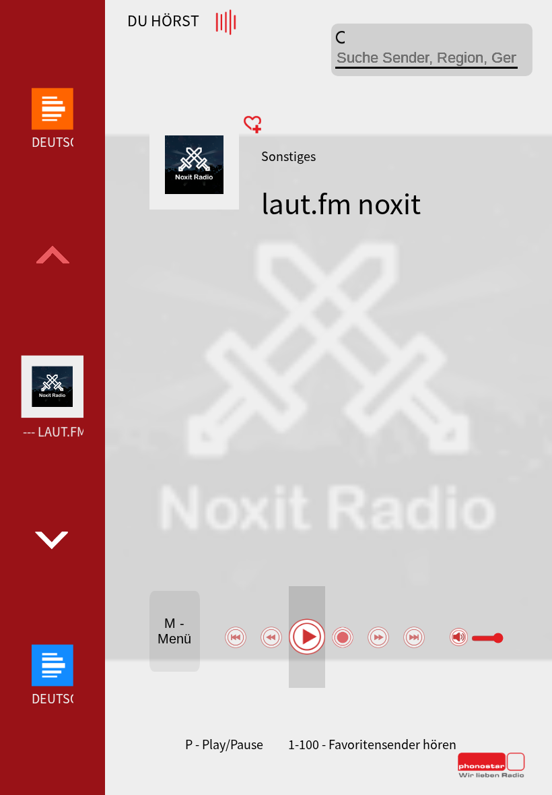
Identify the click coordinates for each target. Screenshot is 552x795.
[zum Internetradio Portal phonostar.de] (491, 775)
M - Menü (174, 631)
